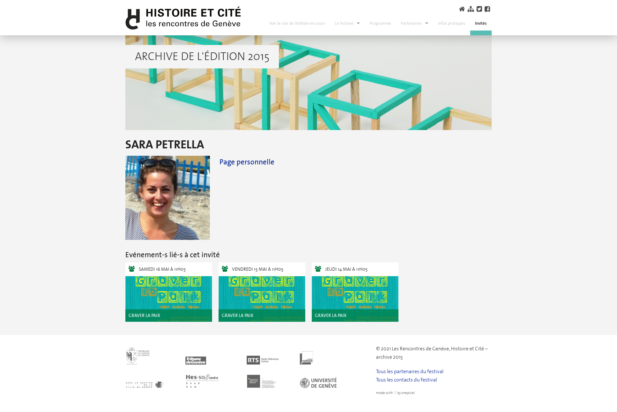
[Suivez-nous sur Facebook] (488, 9)
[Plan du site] (472, 9)
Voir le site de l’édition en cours (297, 23)
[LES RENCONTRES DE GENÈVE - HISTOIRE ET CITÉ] (183, 18)
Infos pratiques (451, 23)
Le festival (344, 23)
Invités (481, 23)
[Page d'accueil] (463, 9)
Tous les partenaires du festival (409, 371)
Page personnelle (246, 162)
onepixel (408, 392)
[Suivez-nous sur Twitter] (480, 9)
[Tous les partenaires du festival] (245, 366)
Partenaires (411, 23)
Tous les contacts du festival (406, 379)
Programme (380, 23)
